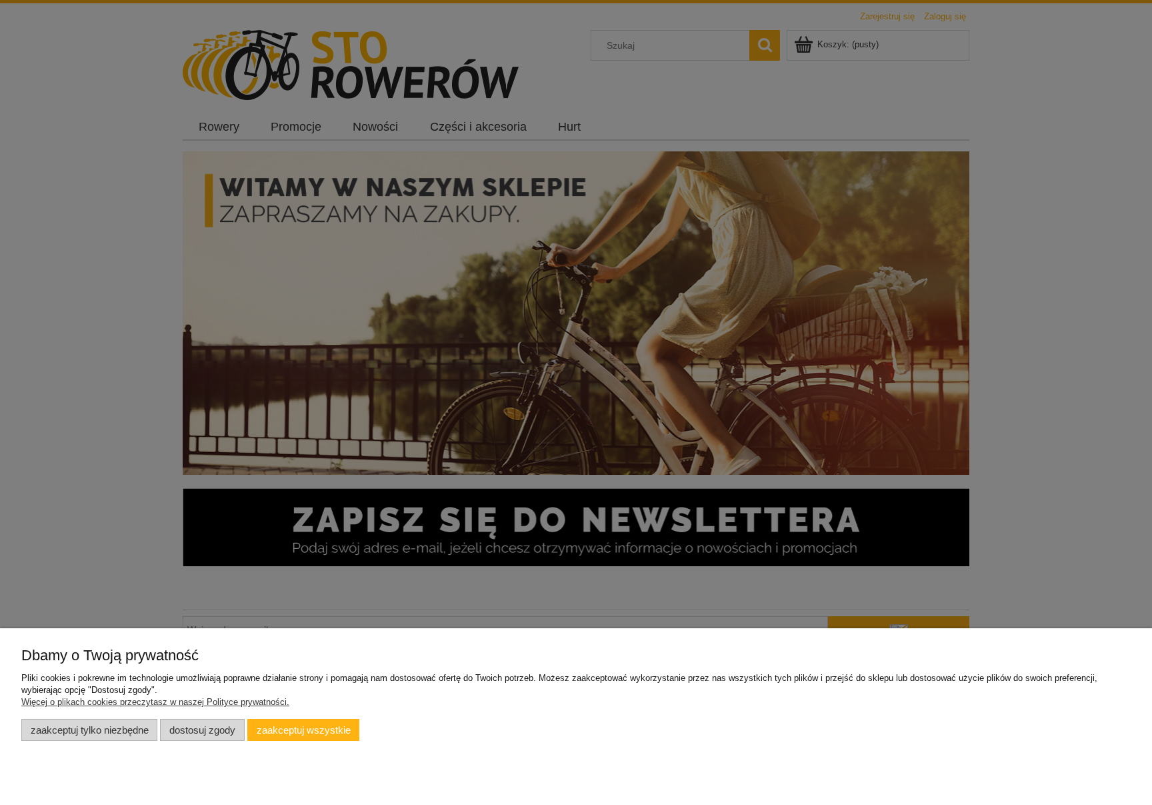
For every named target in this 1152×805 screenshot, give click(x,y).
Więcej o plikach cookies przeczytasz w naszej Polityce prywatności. (155, 702)
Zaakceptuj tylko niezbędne (90, 730)
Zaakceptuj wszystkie (304, 730)
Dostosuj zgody (202, 730)
